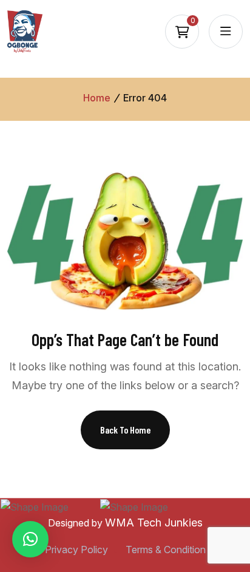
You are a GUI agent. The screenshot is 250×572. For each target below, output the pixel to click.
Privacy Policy (76, 549)
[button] (30, 539)
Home (96, 98)
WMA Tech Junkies (154, 522)
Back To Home (125, 429)
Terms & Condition (166, 549)
